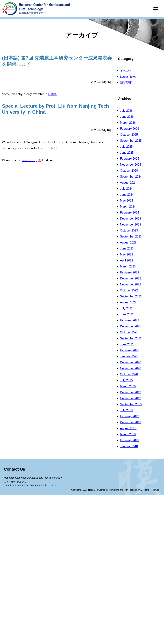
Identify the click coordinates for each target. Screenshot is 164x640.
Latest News (128, 76)
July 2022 (126, 308)
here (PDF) (29, 160)
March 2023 (128, 266)
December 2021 (130, 326)
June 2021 (127, 344)
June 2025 (127, 152)
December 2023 (130, 218)
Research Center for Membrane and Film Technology (33, 477)
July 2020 (126, 380)
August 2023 (128, 242)
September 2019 (131, 404)
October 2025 (129, 134)
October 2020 (129, 374)
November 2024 (130, 164)
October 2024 (129, 170)
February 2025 (129, 158)
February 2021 (129, 350)
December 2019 (130, 392)
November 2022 (130, 284)
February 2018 (129, 440)
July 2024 (126, 188)
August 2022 (128, 302)
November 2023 (130, 224)
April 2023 (126, 260)
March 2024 (128, 206)
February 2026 (129, 128)
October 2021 (129, 332)
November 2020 (130, 368)
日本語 (52, 94)
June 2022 (127, 314)
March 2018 (128, 434)
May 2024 (126, 200)
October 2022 (129, 290)
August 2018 (128, 428)
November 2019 (130, 398)
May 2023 (126, 254)
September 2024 (131, 176)
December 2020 (130, 362)
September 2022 (131, 296)
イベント (126, 70)
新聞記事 (126, 82)
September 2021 (131, 338)
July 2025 (126, 146)
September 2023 (131, 236)
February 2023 (129, 272)
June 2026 (127, 116)
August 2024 (128, 182)
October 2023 (129, 230)
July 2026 (126, 110)
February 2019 (129, 416)
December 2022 (130, 278)
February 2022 (129, 320)
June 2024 (127, 194)
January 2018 (129, 446)
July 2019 (126, 410)
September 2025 (131, 140)
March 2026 (128, 122)
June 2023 (127, 248)
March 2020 (128, 386)
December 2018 (130, 422)
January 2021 (129, 356)
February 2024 (129, 212)
